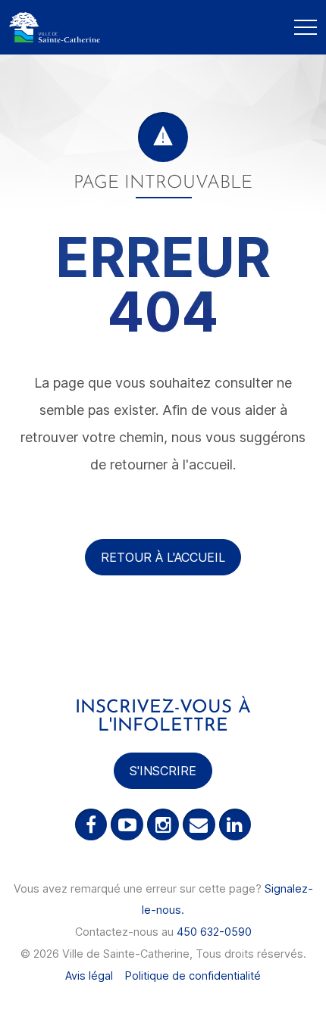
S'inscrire (163, 770)
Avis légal (89, 975)
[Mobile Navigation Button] (305, 27)
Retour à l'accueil (163, 557)
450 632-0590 (214, 931)
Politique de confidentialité (193, 975)
